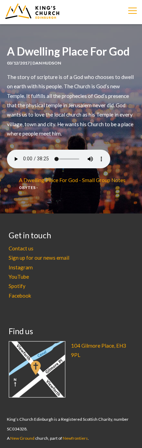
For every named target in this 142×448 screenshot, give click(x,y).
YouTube (19, 276)
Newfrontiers (75, 438)
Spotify (17, 286)
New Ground (22, 438)
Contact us (21, 248)
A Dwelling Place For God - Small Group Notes (72, 180)
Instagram (21, 267)
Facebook (20, 295)
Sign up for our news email (39, 258)
